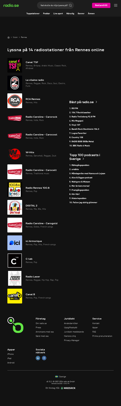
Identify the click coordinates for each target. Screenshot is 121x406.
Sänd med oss (42, 336)
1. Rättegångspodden (79, 165)
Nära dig (70, 14)
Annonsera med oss (45, 332)
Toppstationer (33, 14)
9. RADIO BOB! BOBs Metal (81, 142)
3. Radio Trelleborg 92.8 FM (82, 117)
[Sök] (70, 5)
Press (38, 328)
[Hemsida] (8, 37)
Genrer (81, 14)
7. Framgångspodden (79, 190)
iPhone (10, 354)
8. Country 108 (76, 137)
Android (10, 363)
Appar (95, 328)
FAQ (94, 332)
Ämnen (91, 14)
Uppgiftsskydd (70, 328)
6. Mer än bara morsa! (79, 186)
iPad (9, 358)
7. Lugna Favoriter (77, 133)
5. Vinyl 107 (74, 125)
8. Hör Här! (74, 194)
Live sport (58, 14)
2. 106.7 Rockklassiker (80, 113)
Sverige (62, 377)
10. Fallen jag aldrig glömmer (83, 203)
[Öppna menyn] (115, 5)
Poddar (46, 14)
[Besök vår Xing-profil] (44, 358)
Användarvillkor (71, 323)
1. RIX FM (73, 108)
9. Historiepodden (77, 198)
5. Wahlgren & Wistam (79, 182)
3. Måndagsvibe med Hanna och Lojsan (87, 174)
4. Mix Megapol (76, 121)
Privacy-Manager (71, 340)
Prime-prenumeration (102, 336)
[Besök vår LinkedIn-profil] (38, 358)
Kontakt (95, 323)
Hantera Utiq (70, 336)
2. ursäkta (74, 169)
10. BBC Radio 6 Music (79, 146)
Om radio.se (41, 323)
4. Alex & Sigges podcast (80, 178)
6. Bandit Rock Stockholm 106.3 (84, 129)
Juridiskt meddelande (74, 332)
